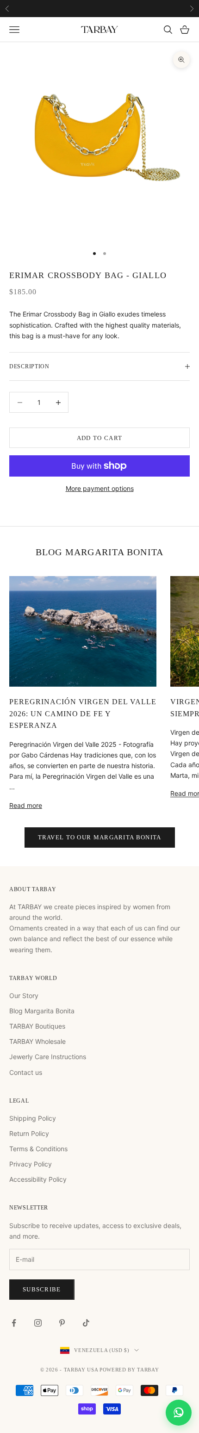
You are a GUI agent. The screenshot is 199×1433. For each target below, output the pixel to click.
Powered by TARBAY (129, 1369)
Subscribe (42, 1289)
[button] (179, 1413)
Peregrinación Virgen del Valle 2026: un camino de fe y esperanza (82, 714)
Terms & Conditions (38, 1149)
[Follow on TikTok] (86, 1323)
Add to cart (99, 437)
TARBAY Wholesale (37, 1041)
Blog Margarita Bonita (42, 1011)
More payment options (100, 488)
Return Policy (29, 1133)
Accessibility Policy (38, 1179)
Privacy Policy (30, 1164)
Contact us (25, 1072)
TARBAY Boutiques (37, 1026)
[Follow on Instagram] (38, 1323)
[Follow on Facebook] (14, 1323)
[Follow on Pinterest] (62, 1323)
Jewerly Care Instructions (47, 1057)
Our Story (23, 995)
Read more (25, 805)
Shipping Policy (32, 1118)
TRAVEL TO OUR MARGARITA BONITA (100, 837)
